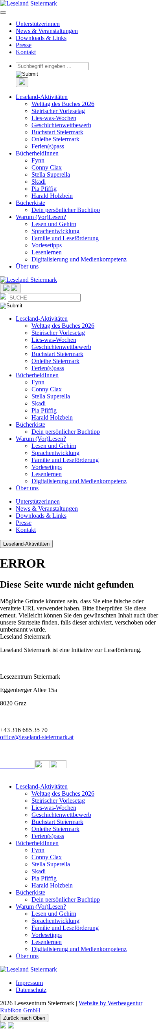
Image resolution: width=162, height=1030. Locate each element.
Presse (23, 45)
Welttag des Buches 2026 (62, 103)
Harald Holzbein (52, 195)
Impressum (29, 982)
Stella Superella (50, 174)
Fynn (37, 160)
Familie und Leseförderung (65, 238)
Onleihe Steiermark (55, 139)
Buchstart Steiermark (57, 132)
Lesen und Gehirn (53, 224)
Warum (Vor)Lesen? (41, 217)
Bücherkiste (30, 202)
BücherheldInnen (37, 153)
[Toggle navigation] (3, 12)
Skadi (38, 181)
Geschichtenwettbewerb (61, 125)
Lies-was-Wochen (53, 118)
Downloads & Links (41, 38)
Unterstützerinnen (38, 23)
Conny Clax (46, 167)
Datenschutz (31, 989)
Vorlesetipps (46, 245)
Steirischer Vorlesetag (58, 111)
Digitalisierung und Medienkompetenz (79, 259)
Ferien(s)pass (47, 146)
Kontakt (26, 52)
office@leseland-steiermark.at (37, 737)
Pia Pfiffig (44, 188)
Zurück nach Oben (24, 1018)
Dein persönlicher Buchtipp (65, 209)
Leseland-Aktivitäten (42, 96)
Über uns (27, 266)
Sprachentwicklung (55, 231)
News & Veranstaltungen (47, 30)
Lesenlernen (46, 252)
